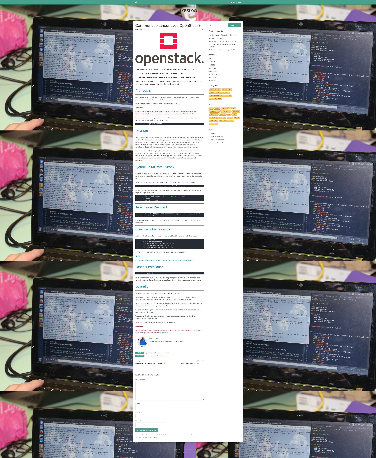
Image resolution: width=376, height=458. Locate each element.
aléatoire (217, 108)
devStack (148, 356)
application (149, 353)
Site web (138, 421)
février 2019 (213, 81)
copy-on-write (214, 124)
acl (211, 108)
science (228, 95)
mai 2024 (212, 59)
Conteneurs (223, 120)
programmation (216, 95)
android (232, 108)
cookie (231, 120)
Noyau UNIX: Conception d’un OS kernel (222, 41)
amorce (224, 108)
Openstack (164, 356)
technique (166, 353)
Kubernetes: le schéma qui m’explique (149, 363)
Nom (137, 404)
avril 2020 (212, 65)
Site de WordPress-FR (216, 143)
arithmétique (236, 111)
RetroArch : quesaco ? (216, 38)
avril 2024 (212, 62)
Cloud (237, 117)
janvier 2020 (213, 74)
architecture (226, 111)
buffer (220, 117)
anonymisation (214, 111)
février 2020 (213, 71)
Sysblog (188, 10)
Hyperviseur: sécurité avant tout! (192, 363)
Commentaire (140, 379)
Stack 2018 (138, 29)
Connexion (212, 133)
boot (234, 114)
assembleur (214, 114)
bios (229, 114)
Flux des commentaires (216, 140)
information (157, 353)
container (214, 120)
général (227, 89)
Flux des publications (216, 137)
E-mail (138, 412)
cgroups (230, 117)
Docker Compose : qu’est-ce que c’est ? (222, 50)
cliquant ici (164, 332)
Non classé (226, 92)
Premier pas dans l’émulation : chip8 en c (222, 35)
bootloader (213, 117)
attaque (222, 114)
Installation (156, 356)
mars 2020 (212, 68)
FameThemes (194, 452)
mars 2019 (212, 77)
